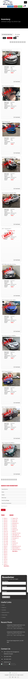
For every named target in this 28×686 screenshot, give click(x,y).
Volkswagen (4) (15, 534)
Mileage (9, 38)
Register (20, 6)
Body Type (4, 497)
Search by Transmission (6, 503)
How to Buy (4, 615)
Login (16, 6)
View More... (7, 566)
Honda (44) (14, 521)
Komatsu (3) (15, 543)
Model (3, 494)
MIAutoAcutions (5, 612)
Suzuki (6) (14, 528)
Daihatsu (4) (15, 529)
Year (15, 38)
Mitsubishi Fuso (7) (16, 546)
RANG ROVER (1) (16, 548)
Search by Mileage (5, 500)
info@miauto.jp (7, 662)
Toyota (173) (15, 518)
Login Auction (10, 6)
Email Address (5, 581)
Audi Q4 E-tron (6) (16, 533)
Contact (4, 617)
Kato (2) (14, 541)
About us (4, 607)
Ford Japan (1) (15, 538)
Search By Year (5, 489)
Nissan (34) (14, 520)
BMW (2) (14, 531)
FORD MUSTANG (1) (16, 549)
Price (4, 38)
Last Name (4, 591)
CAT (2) (13, 539)
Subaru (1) (14, 526)
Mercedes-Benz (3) (16, 536)
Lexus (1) (14, 544)
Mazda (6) (14, 525)
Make (3, 492)
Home (3, 605)
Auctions (4, 610)
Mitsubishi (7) (15, 523)
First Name (4, 586)
